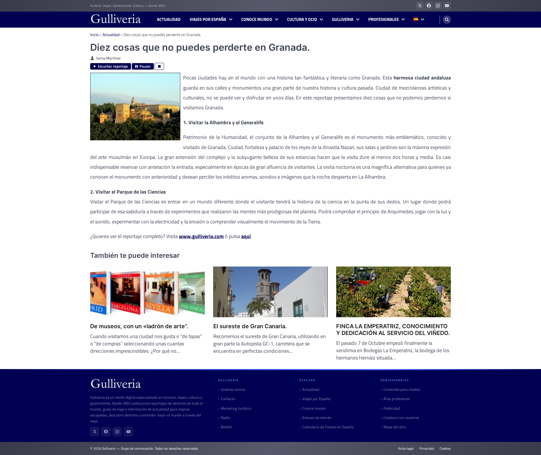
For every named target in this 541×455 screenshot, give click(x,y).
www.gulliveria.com (201, 236)
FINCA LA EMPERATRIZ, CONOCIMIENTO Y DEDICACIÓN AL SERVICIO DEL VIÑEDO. (393, 329)
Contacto (228, 398)
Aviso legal (406, 448)
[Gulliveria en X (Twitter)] (420, 6)
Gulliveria (342, 19)
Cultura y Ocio (302, 19)
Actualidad (169, 19)
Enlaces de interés (316, 417)
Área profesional (396, 398)
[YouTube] (128, 431)
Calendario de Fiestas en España (328, 427)
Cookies (445, 448)
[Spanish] (418, 19)
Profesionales (383, 19)
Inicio (94, 34)
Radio (225, 417)
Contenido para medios (401, 389)
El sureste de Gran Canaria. (250, 326)
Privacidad (426, 448)
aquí (246, 236)
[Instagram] (117, 431)
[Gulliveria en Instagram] (438, 6)
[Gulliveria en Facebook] (429, 6)
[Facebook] (105, 431)
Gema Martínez (108, 58)
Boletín (226, 427)
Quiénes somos (233, 389)
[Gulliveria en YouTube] (447, 6)
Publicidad (391, 408)
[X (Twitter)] (94, 431)
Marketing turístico (236, 408)
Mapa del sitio (394, 427)
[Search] (447, 19)
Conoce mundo (256, 19)
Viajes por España (208, 19)
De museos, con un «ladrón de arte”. (139, 326)
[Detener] (159, 66)
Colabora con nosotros (401, 417)
